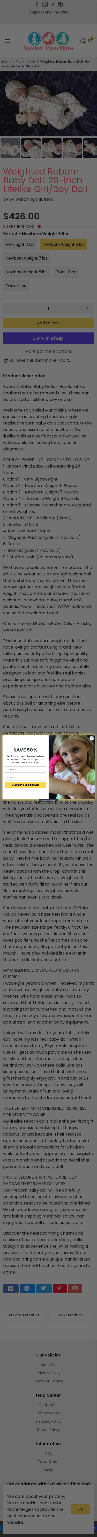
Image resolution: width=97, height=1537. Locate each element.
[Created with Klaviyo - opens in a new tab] (48, 800)
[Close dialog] (91, 738)
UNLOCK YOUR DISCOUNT (25, 784)
